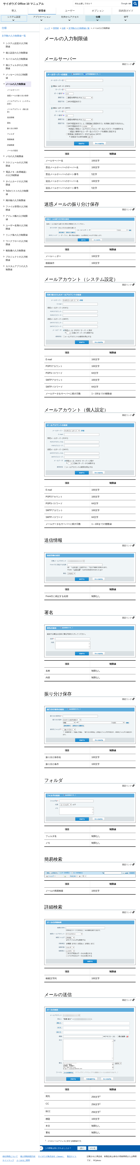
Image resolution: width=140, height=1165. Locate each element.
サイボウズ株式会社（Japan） (51, 1156)
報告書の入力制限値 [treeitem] (15, 250)
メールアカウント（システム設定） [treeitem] (18, 102)
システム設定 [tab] (14, 17)
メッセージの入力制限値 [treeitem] (17, 76)
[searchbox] (102, 3)
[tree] (20, 595)
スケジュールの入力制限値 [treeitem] (17, 164)
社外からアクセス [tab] (70, 17)
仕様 (4, 28)
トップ (47, 28)
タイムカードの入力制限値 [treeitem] (17, 183)
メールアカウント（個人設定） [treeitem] (17, 110)
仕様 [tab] (98, 17)
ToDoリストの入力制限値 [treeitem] (17, 192)
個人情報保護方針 (28, 1156)
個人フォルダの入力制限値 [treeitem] (17, 67)
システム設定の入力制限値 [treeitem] (17, 45)
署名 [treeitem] (9, 123)
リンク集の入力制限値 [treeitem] (17, 235)
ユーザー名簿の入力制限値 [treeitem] (17, 227)
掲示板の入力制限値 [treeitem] (15, 200)
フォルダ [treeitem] (10, 134)
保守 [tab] (126, 17)
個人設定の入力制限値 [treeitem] (17, 53)
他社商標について (10, 1156)
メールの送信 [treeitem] (12, 150)
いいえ (93, 1148)
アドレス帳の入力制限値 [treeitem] (17, 217)
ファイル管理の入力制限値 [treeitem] (17, 208)
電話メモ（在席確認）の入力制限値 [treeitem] (17, 173)
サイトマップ (8, 1160)
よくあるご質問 (23, 1160)
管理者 (56, 28)
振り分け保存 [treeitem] (12, 128)
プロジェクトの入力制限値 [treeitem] (17, 258)
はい (82, 1148)
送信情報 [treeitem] (10, 117)
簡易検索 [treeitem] (10, 139)
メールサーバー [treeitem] (13, 90)
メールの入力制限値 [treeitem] (15, 84)
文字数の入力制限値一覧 (14, 36)
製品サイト (72, 1156)
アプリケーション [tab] (42, 17)
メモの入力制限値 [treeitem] (14, 156)
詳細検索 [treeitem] (10, 145)
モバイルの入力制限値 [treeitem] (17, 59)
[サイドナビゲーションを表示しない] (41, 1148)
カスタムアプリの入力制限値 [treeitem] (17, 268)
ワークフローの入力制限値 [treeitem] (17, 243)
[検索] (135, 3)
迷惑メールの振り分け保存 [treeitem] (17, 96)
